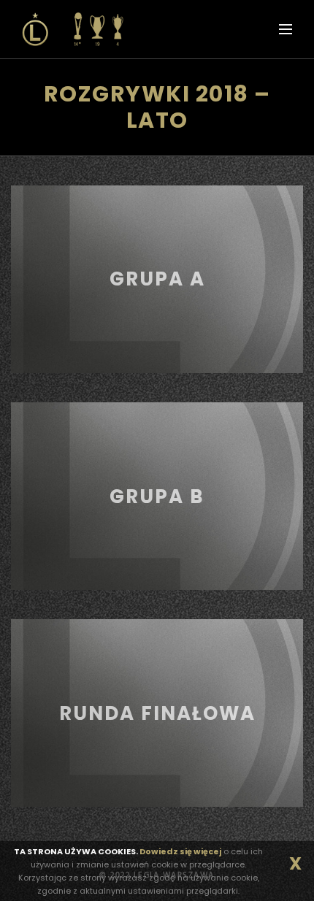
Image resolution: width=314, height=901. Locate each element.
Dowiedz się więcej (180, 851)
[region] (157, 279)
